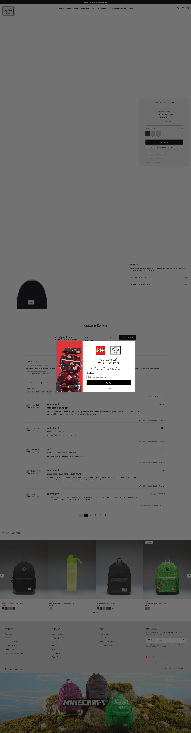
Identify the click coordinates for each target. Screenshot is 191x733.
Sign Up (108, 383)
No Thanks (108, 388)
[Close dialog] (132, 343)
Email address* (92, 373)
